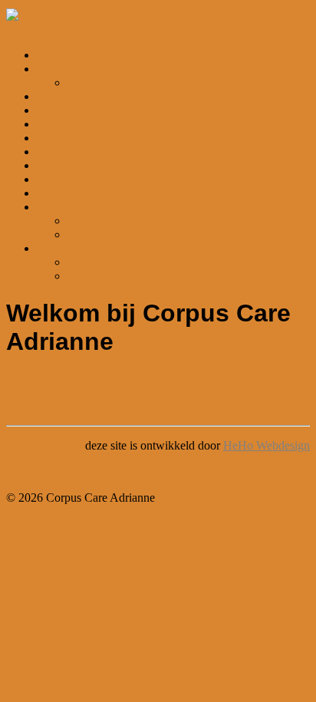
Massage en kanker (83, 165)
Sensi (50, 110)
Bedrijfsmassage (76, 137)
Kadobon (59, 151)
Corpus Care (67, 68)
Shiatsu (54, 96)
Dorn (49, 123)
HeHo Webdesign (266, 445)
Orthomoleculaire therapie (130, 82)
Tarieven (58, 192)
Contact (55, 248)
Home (52, 54)
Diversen (59, 206)
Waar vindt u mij (107, 275)
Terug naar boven (48, 471)
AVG (80, 220)
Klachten (89, 234)
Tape (49, 179)
